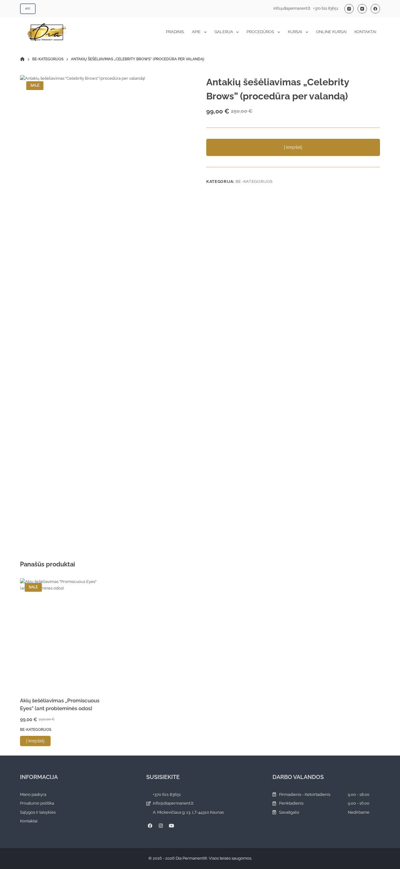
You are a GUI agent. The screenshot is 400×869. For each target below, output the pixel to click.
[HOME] (22, 59)
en (27, 8)
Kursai (295, 31)
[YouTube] (362, 8)
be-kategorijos (254, 181)
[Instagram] (349, 8)
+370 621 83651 (325, 8)
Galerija (223, 31)
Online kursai (331, 31)
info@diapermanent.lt (291, 8)
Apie (196, 31)
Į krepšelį (293, 147)
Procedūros (260, 31)
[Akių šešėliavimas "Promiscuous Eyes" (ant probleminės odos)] (61, 633)
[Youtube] (171, 825)
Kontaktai (365, 31)
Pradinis (175, 31)
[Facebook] (375, 8)
